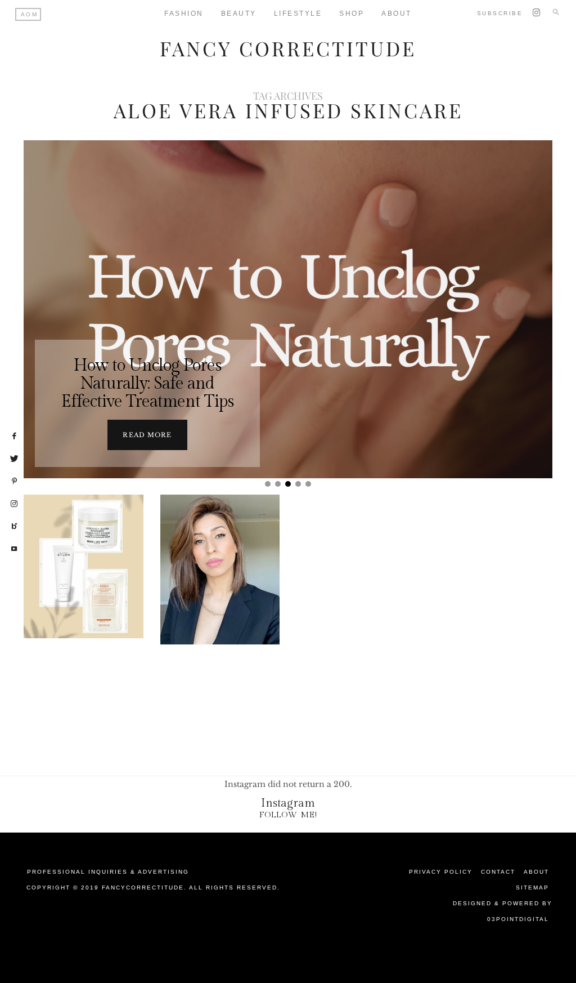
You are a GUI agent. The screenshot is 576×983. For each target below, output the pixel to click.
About (536, 872)
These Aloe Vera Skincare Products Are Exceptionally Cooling (83, 609)
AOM (29, 14)
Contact (498, 872)
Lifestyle (298, 13)
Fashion (184, 13)
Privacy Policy (440, 872)
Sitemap (532, 887)
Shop (351, 13)
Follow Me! (288, 815)
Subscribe (500, 13)
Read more (147, 435)
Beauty (238, 13)
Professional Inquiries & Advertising (108, 872)
